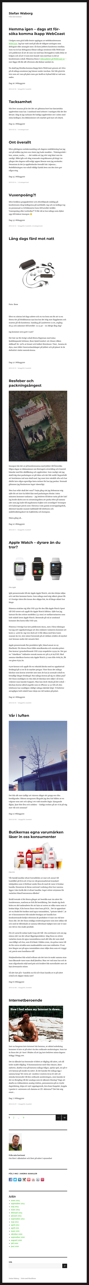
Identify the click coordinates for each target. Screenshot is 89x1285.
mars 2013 (15, 1210)
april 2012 (15, 1225)
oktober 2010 (16, 1234)
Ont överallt (20, 142)
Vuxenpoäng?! (22, 195)
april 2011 (15, 1228)
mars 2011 (15, 1231)
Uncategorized (23, 129)
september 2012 (18, 1219)
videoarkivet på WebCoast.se (52, 59)
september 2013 (18, 1203)
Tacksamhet (20, 102)
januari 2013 (16, 1216)
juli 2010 (14, 1243)
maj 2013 (15, 1206)
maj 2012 (15, 1222)
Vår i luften (19, 715)
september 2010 (18, 1237)
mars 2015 (15, 1200)
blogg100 (21, 89)
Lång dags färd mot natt (31, 238)
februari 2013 (16, 1213)
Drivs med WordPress (28, 1278)
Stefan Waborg (21, 13)
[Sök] (64, 1266)
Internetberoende (25, 1000)
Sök (10, 1262)
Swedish (28, 89)
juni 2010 (15, 1246)
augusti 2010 (16, 1240)
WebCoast (13, 43)
